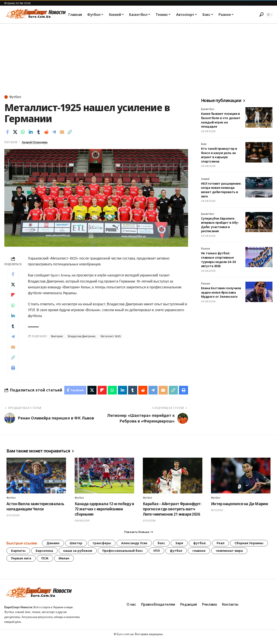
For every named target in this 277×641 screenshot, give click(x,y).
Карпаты (18, 551)
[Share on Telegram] (54, 131)
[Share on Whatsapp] (23, 131)
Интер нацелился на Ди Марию (239, 503)
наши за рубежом (77, 551)
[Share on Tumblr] (38, 131)
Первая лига (21, 558)
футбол (176, 551)
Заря (179, 543)
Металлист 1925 (111, 336)
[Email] (62, 131)
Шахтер (76, 543)
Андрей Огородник (35, 142)
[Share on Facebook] (7, 131)
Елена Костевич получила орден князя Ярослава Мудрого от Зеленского (221, 292)
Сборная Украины (249, 543)
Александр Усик (134, 543)
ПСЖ (44, 558)
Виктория (57, 336)
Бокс (204, 144)
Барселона (44, 551)
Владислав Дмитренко (81, 336)
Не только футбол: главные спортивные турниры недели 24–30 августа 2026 (218, 259)
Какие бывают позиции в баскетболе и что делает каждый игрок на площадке (220, 120)
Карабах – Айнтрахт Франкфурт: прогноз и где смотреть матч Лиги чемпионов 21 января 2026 (172, 509)
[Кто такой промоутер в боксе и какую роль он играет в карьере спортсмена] (258, 152)
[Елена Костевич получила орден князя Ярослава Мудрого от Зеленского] (258, 292)
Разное (205, 249)
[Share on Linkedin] (31, 131)
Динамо (53, 543)
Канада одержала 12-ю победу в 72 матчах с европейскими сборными (104, 509)
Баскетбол (207, 109)
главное (199, 551)
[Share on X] (15, 131)
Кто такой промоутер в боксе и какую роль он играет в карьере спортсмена (219, 154)
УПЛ (156, 551)
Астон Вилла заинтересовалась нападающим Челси (35, 506)
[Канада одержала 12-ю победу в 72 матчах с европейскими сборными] (104, 475)
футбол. (199, 543)
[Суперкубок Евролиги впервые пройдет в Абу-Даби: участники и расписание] (258, 222)
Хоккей (205, 179)
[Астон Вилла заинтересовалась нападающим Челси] (36, 475)
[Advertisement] (138, 56)
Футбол (15, 97)
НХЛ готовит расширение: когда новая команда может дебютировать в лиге (221, 189)
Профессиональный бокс (122, 551)
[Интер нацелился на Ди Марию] (241, 475)
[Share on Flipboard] (13, 295)
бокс (161, 543)
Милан (64, 558)
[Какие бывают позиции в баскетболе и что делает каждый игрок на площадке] (258, 117)
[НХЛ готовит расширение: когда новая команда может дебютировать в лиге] (258, 187)
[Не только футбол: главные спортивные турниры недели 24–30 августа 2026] (258, 257)
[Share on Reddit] (46, 131)
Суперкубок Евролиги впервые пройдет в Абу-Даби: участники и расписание (220, 224)
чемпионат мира (229, 551)
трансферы (101, 543)
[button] (260, 14)
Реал (220, 543)
